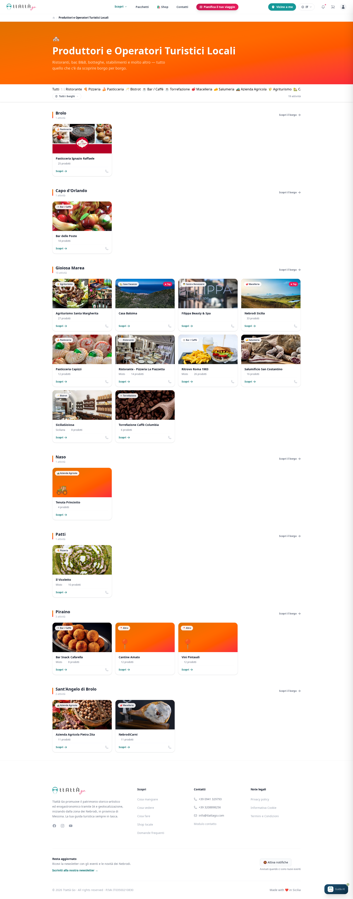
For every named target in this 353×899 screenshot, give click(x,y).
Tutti (55, 89)
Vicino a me (284, 7)
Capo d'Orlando (71, 190)
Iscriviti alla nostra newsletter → (75, 870)
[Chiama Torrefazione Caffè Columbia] (169, 437)
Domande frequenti (150, 833)
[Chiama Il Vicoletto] (106, 592)
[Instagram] (62, 826)
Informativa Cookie (263, 808)
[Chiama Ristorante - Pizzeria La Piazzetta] (169, 381)
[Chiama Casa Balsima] (169, 326)
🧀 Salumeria (224, 89)
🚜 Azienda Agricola (251, 89)
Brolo (61, 113)
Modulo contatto (205, 824)
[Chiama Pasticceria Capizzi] (106, 381)
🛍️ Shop (162, 7)
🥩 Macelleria (201, 89)
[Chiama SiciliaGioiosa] (106, 437)
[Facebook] (54, 826)
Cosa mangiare (147, 799)
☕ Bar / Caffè (152, 89)
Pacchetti (142, 7)
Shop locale (145, 824)
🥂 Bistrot (133, 89)
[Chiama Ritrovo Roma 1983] (232, 381)
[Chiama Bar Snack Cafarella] (106, 669)
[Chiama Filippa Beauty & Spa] (232, 326)
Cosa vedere (145, 808)
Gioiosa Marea (70, 268)
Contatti (182, 7)
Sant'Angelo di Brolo (76, 689)
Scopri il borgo (288, 115)
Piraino (63, 611)
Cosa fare (143, 816)
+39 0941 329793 (210, 799)
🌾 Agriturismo (280, 89)
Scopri (119, 6)
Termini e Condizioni (265, 816)
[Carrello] (333, 7)
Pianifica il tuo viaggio (219, 7)
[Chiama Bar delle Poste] (106, 248)
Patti (61, 534)
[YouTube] (71, 826)
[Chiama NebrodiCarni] (169, 747)
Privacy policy (260, 799)
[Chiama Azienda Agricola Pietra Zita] (106, 747)
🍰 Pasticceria (113, 89)
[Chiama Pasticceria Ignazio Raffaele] (106, 171)
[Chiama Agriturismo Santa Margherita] (106, 326)
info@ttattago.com (211, 815)
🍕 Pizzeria (92, 89)
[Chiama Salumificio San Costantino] (295, 381)
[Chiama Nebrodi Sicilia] (295, 326)
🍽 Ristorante (71, 89)
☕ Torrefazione (177, 89)
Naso (61, 457)
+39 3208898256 (210, 807)
